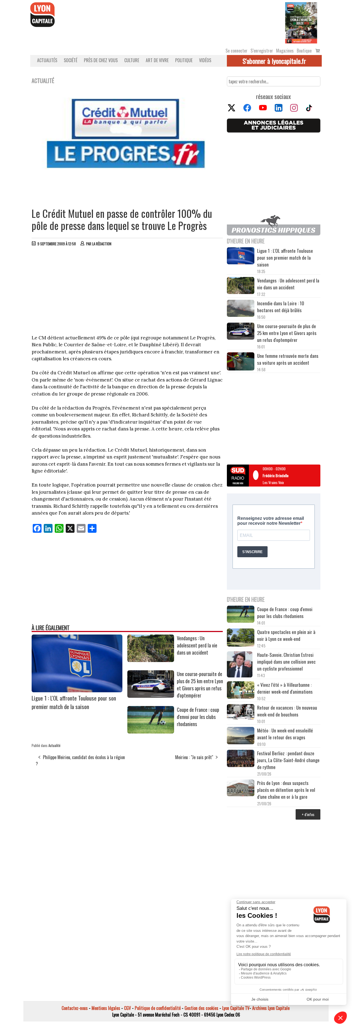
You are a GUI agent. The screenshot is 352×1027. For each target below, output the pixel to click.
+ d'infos (308, 814)
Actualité (54, 745)
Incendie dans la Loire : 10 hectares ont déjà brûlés (280, 307)
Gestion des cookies (201, 1008)
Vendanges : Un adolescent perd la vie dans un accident (197, 645)
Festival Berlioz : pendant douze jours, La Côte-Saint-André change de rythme (288, 760)
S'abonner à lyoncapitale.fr (274, 61)
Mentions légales (106, 1008)
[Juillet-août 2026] (301, 22)
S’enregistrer (262, 50)
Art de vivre (157, 60)
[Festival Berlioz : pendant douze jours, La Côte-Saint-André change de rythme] (240, 759)
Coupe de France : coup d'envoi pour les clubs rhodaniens (198, 716)
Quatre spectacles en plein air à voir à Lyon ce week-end (286, 635)
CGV (127, 1008)
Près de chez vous (101, 60)
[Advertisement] (127, 291)
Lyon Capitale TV (235, 1008)
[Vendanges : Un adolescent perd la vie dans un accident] (150, 660)
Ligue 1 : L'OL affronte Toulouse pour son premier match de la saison (74, 702)
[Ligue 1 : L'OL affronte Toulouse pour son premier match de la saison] (77, 690)
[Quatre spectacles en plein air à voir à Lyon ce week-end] (240, 638)
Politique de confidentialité (158, 1008)
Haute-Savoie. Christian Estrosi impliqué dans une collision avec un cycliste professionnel (286, 661)
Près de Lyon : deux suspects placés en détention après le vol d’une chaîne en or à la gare (286, 789)
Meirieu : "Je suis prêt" (194, 757)
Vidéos (205, 60)
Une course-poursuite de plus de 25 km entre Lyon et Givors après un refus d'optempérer (200, 684)
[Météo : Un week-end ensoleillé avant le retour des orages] (240, 736)
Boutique (304, 50)
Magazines (285, 50)
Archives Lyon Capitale (271, 1008)
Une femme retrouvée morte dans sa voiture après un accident (287, 359)
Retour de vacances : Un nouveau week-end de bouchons (287, 711)
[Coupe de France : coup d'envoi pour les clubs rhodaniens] (150, 731)
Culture (131, 60)
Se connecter (237, 50)
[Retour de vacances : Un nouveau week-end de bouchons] (240, 712)
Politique (184, 60)
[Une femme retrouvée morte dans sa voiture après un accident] (240, 362)
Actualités (47, 60)
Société (70, 60)
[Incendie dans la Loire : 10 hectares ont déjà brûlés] (240, 309)
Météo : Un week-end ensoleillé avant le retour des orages (285, 734)
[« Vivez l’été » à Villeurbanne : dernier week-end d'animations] (240, 690)
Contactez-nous (75, 1008)
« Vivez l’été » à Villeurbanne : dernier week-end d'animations (285, 688)
